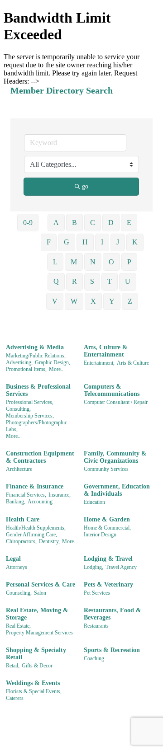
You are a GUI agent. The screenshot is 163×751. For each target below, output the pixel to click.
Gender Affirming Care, (31, 534)
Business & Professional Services (38, 390)
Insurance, (59, 495)
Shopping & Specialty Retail (36, 654)
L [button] (55, 262)
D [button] (111, 222)
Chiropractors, (21, 541)
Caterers (15, 698)
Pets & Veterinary (108, 584)
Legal (13, 558)
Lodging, (93, 567)
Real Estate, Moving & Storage (37, 614)
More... (57, 369)
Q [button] (56, 281)
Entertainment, (99, 363)
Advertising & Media (35, 347)
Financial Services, (26, 495)
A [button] (56, 222)
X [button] (93, 301)
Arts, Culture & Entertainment (106, 351)
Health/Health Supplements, (36, 528)
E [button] (129, 222)
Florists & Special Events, (34, 691)
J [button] (117, 242)
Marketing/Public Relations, (36, 355)
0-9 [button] (28, 222)
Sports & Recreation (112, 650)
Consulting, (18, 409)
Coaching (94, 658)
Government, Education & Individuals (117, 490)
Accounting (40, 501)
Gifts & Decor (37, 665)
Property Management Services (39, 632)
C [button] (92, 222)
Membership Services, (30, 416)
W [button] (74, 301)
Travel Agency (121, 567)
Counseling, (19, 593)
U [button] (127, 281)
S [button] (92, 281)
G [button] (66, 242)
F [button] (49, 242)
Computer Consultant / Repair (116, 402)
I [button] (102, 242)
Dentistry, (49, 541)
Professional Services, (29, 402)
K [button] (135, 242)
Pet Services (97, 593)
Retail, (12, 665)
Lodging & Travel (108, 558)
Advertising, (19, 362)
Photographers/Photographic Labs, (36, 425)
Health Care (22, 519)
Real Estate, (18, 626)
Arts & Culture (133, 363)
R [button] (74, 281)
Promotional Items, (26, 369)
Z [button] (130, 301)
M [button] (74, 262)
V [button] (55, 301)
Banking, (15, 501)
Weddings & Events (33, 683)
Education (94, 502)
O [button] (111, 262)
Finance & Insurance (34, 486)
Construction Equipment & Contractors (40, 457)
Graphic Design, (52, 362)
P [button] (129, 262)
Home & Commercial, (107, 528)
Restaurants (96, 626)
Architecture (19, 469)
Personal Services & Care (40, 584)
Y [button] (112, 301)
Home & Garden (107, 519)
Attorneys (16, 567)
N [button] (93, 262)
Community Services (106, 469)
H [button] (85, 242)
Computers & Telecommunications (111, 390)
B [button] (74, 222)
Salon (40, 593)
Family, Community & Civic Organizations (115, 457)
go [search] (85, 186)
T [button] (109, 281)
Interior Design (100, 534)
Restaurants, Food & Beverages (112, 614)
